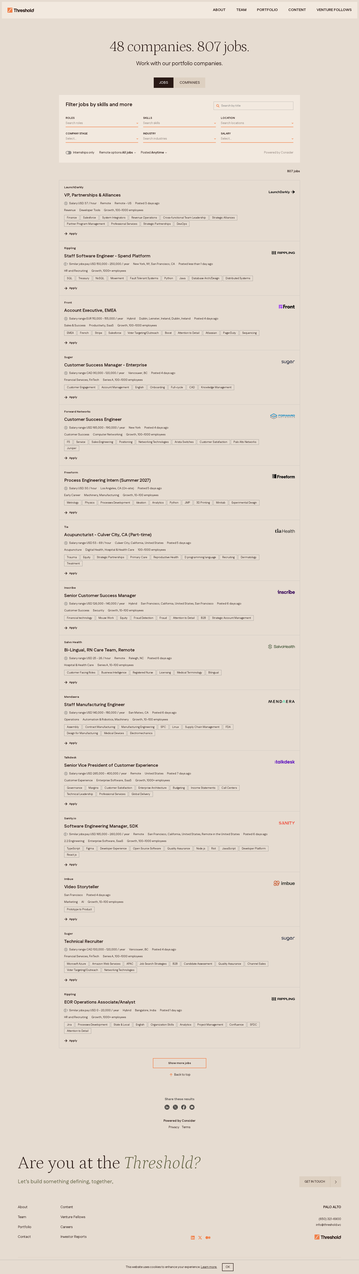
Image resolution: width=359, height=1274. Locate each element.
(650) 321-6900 (330, 1219)
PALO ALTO (332, 1207)
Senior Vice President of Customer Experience (111, 765)
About (219, 10)
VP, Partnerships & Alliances (92, 195)
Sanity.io (70, 818)
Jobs (163, 82)
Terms (186, 1127)
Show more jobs (179, 1063)
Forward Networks (77, 412)
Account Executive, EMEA (90, 310)
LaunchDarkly (74, 187)
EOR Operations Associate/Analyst (99, 1002)
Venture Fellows (72, 1217)
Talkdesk (70, 758)
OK (228, 1267)
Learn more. (209, 1267)
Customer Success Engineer (93, 419)
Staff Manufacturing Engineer (94, 705)
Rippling (70, 248)
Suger (68, 357)
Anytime (157, 153)
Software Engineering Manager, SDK (101, 826)
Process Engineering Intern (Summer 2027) (107, 480)
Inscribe (70, 588)
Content (297, 10)
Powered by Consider (278, 153)
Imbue (68, 879)
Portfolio (267, 10)
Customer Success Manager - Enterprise (105, 365)
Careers (66, 1227)
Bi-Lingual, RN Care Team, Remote (99, 650)
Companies (190, 82)
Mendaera (71, 697)
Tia (66, 527)
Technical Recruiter (83, 942)
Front (68, 303)
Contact (24, 1237)
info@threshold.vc (328, 1225)
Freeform (71, 473)
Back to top (182, 1075)
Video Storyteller (81, 887)
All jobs (127, 153)
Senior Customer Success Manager (100, 596)
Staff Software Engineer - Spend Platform (107, 256)
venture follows (334, 10)
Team (241, 10)
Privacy (174, 1127)
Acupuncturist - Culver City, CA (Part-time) (108, 535)
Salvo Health (73, 642)
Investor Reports (73, 1237)
